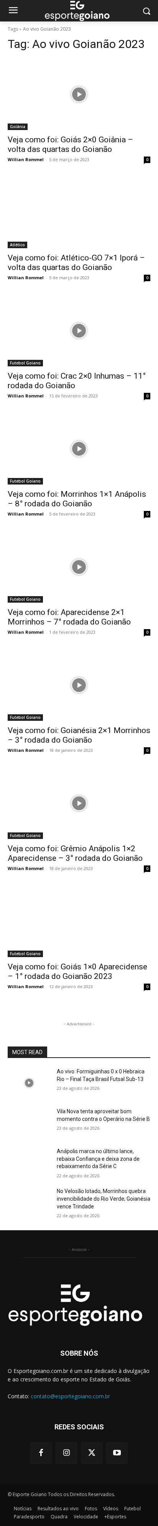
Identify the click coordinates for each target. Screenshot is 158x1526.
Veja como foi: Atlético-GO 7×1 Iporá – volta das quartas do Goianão (76, 262)
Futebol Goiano (25, 363)
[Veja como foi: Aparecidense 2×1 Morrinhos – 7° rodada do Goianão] (79, 567)
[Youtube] (117, 1453)
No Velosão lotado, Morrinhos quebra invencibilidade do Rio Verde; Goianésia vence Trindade (103, 1198)
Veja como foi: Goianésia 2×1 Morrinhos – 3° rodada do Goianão (79, 735)
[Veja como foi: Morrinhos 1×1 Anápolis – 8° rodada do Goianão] (79, 448)
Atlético (17, 244)
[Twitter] (91, 1453)
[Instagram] (66, 1453)
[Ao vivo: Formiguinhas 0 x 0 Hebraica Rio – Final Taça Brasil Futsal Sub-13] (29, 1083)
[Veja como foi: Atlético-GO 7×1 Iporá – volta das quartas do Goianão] (79, 212)
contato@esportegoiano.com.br (70, 1396)
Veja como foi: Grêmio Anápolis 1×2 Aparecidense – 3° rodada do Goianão (75, 853)
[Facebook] (41, 1453)
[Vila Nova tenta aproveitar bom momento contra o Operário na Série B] (29, 1123)
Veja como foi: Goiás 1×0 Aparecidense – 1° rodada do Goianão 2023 (77, 971)
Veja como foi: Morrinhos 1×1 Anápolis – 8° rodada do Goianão (77, 498)
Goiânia (17, 126)
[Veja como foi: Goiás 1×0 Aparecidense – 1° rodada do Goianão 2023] (79, 921)
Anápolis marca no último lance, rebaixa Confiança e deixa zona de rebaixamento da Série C (98, 1158)
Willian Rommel (26, 159)
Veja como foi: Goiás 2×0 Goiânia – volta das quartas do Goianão (70, 144)
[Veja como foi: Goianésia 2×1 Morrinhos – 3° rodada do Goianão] (79, 685)
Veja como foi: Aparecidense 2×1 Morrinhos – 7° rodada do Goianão (69, 617)
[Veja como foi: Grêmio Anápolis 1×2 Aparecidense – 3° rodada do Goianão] (79, 803)
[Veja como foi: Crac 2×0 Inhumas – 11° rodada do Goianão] (79, 330)
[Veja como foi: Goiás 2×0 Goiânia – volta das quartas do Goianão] (79, 94)
